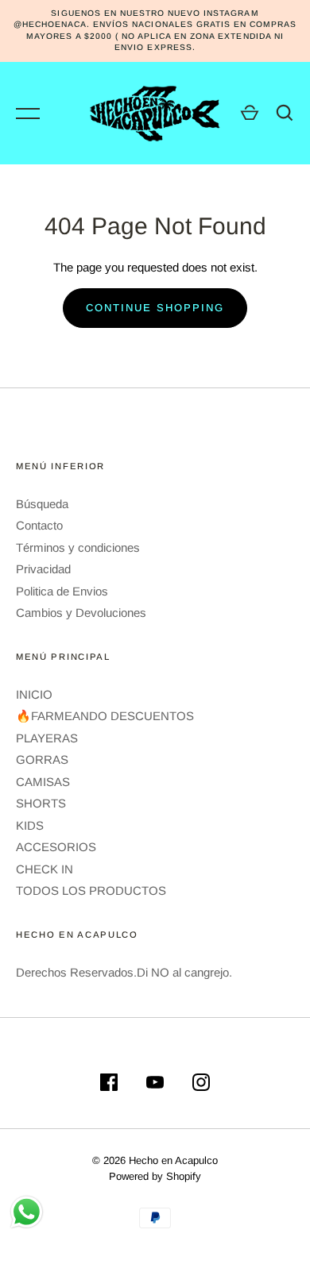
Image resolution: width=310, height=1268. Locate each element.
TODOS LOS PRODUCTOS (91, 890)
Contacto (39, 525)
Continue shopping (154, 308)
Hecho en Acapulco (173, 1160)
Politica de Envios (62, 591)
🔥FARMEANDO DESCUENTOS (105, 716)
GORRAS (42, 759)
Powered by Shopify (155, 1176)
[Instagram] (201, 1084)
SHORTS (41, 803)
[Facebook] (109, 1084)
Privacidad (43, 569)
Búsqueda (42, 504)
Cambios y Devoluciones (81, 612)
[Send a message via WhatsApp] (26, 1212)
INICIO (34, 694)
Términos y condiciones (78, 547)
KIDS (30, 825)
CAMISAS (43, 781)
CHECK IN (44, 869)
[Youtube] (155, 1084)
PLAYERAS (47, 738)
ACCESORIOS (56, 847)
